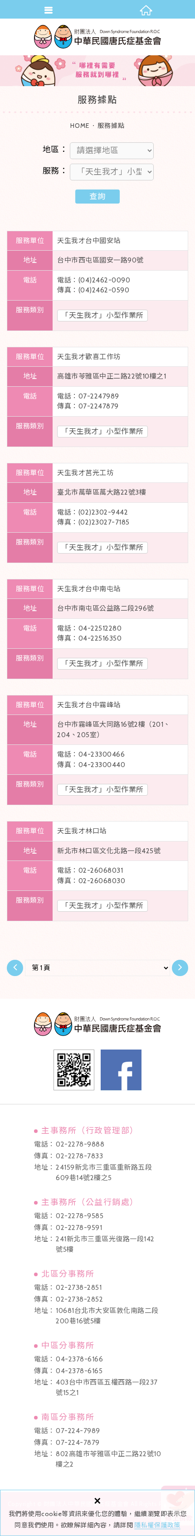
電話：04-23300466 (91, 754)
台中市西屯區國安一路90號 (100, 260)
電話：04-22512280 (89, 628)
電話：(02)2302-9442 (92, 512)
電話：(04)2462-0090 (93, 280)
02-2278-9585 (79, 1216)
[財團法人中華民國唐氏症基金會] (97, 37)
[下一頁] (180, 968)
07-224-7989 (78, 1431)
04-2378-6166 (79, 1359)
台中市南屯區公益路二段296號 (105, 608)
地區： (55, 150)
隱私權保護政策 (157, 1525)
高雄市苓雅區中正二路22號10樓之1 (111, 376)
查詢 (97, 196)
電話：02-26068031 (90, 870)
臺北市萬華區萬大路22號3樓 (101, 492)
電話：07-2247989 (88, 396)
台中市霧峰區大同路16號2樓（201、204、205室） (114, 729)
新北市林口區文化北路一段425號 (109, 851)
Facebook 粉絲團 (121, 1070)
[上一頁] (15, 968)
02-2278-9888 (80, 1144)
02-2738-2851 (79, 1287)
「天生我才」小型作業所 (102, 315)
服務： (55, 171)
